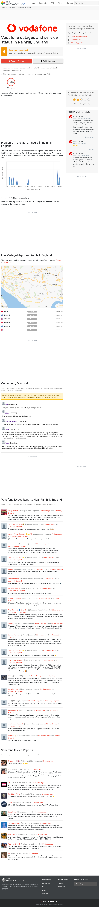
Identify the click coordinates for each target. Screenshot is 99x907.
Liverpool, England (15, 527)
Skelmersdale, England (16, 591)
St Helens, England (15, 726)
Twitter (60, 883)
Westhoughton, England (17, 546)
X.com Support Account (79, 36)
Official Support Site (77, 43)
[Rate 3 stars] (82, 99)
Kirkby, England (52, 676)
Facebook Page (76, 40)
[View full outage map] (32, 287)
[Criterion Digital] (49, 901)
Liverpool (7, 262)
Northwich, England (15, 691)
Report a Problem (17, 61)
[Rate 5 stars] (89, 99)
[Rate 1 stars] (74, 99)
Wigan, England (57, 624)
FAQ (52, 3)
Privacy (60, 3)
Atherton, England (56, 569)
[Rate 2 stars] (78, 99)
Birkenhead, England (20, 536)
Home (33, 3)
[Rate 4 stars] (85, 99)
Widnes (58, 260)
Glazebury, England (51, 701)
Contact (70, 3)
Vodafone (21, 7)
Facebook (61, 887)
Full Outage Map (49, 61)
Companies (43, 3)
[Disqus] (32, 425)
